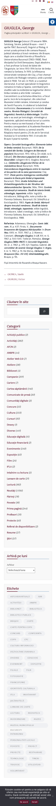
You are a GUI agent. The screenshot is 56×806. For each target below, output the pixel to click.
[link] (33, 1)
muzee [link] (37, 719)
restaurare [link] (35, 752)
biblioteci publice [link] (20, 615)
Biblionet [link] (12, 371)
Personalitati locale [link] (22, 740)
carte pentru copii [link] (21, 627)
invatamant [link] (29, 694)
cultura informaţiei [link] (22, 645)
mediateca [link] (34, 713)
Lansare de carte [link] (16, 479)
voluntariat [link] (17, 771)
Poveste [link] (11, 503)
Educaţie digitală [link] (16, 437)
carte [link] (30, 621)
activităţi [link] (15, 602)
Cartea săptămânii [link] (17, 389)
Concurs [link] (11, 407)
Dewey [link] (10, 425)
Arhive (10, 565)
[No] (52, 796)
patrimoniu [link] (16, 734)
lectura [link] (15, 713)
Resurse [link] (11, 533)
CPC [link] (26, 639)
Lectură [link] (11, 485)
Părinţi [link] (10, 497)
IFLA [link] (9, 467)
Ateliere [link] (11, 365)
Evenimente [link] (13, 449)
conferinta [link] (35, 633)
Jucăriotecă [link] (17, 701)
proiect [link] (32, 746)
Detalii (34, 802)
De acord (24, 802)
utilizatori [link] (34, 764)
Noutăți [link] (11, 491)
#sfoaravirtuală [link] (20, 596)
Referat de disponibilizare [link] (21, 527)
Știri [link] (9, 539)
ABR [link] (40, 596)
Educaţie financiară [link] (17, 443)
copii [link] (13, 639)
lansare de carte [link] (20, 707)
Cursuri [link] (11, 419)
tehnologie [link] (17, 758)
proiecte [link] (15, 752)
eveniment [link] (16, 664)
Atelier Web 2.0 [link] (15, 359)
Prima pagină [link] (14, 509)
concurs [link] (15, 633)
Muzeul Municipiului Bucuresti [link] (22, 726)
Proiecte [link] (11, 521)
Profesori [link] (12, 515)
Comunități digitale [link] (17, 401)
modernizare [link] (18, 719)
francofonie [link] (17, 682)
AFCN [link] (10, 347)
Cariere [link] (11, 383)
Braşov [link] (14, 621)
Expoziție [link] (12, 455)
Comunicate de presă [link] (18, 395)
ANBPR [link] (11, 353)
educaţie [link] (33, 658)
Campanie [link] (12, 377)
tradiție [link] (15, 764)
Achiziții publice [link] (16, 335)
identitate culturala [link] (22, 688)
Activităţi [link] (12, 341)
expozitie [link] (36, 664)
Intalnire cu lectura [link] (17, 473)
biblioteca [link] (36, 609)
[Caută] (44, 311)
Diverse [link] (11, 431)
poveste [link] (15, 746)
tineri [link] (35, 758)
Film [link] (9, 461)
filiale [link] (14, 670)
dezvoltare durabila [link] (22, 651)
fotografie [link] (16, 676)
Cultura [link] (11, 413)
